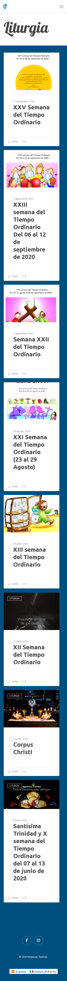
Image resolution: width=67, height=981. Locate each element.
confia (14, 141)
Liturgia (14, 58)
